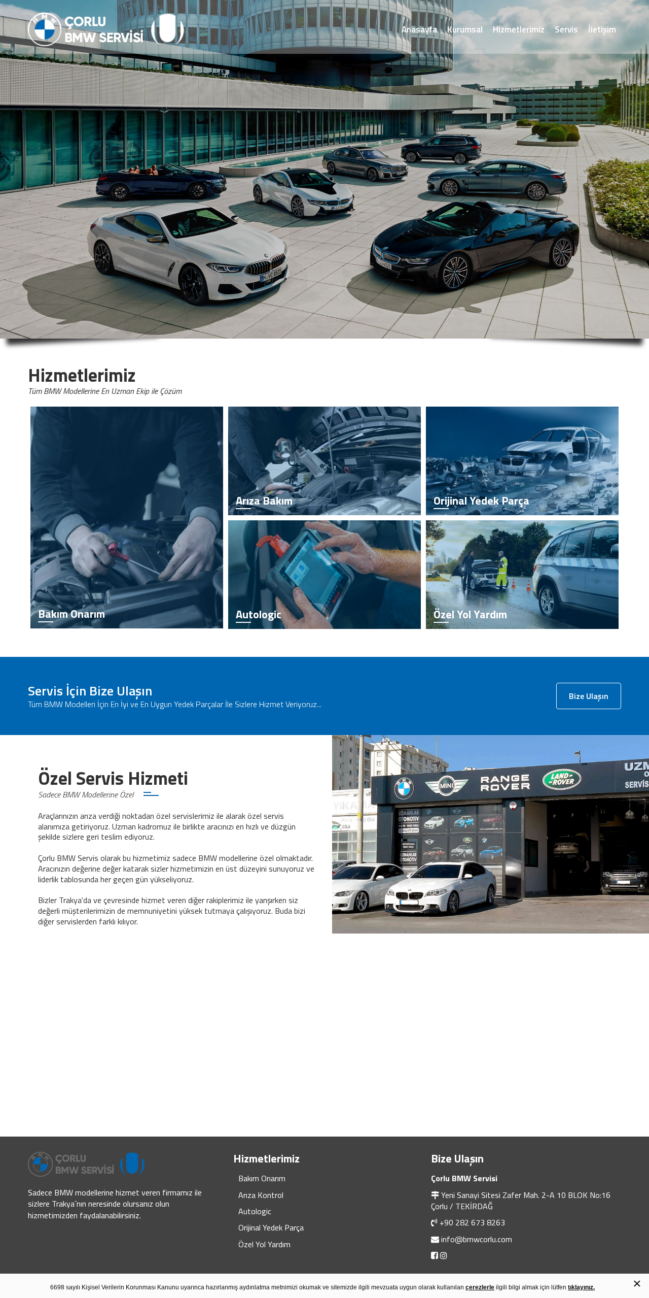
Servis (566, 29)
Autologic (254, 1211)
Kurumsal (465, 29)
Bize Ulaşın (588, 696)
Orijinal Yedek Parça (271, 1227)
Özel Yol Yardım (264, 1244)
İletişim (602, 29)
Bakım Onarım (261, 1178)
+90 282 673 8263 (472, 1222)
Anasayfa (419, 29)
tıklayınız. (581, 1287)
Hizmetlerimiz (519, 29)
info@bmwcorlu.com (476, 1239)
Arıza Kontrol (260, 1195)
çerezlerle (479, 1287)
